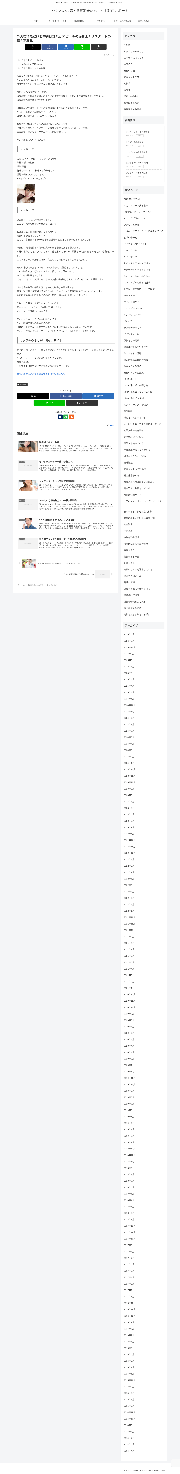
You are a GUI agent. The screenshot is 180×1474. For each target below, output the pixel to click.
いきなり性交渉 (131, 225)
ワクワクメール (131, 334)
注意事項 (128, 531)
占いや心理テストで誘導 (136, 405)
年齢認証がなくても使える (137, 450)
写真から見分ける (132, 366)
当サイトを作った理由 (135, 456)
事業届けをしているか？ (136, 347)
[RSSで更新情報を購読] (71, 417)
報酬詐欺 (128, 411)
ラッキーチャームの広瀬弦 (137, 132)
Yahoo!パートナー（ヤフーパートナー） (144, 503)
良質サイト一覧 (131, 556)
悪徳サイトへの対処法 (135, 469)
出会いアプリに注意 (134, 372)
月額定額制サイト (132, 495)
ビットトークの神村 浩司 (137, 163)
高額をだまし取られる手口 (137, 614)
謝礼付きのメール (132, 576)
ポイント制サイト (132, 302)
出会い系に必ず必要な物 (136, 385)
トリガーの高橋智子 (135, 142)
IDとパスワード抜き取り (136, 205)
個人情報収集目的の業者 (136, 360)
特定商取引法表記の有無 (136, 544)
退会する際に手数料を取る (137, 589)
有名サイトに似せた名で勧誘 (138, 511)
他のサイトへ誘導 (132, 353)
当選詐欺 (128, 462)
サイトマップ (130, 257)
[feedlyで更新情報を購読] (65, 417)
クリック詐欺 (130, 250)
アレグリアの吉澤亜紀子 (136, 152)
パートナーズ (130, 295)
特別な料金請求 (131, 537)
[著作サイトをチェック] (60, 417)
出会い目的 (23, 385)
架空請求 (128, 524)
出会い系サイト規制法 (135, 398)
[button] (99, 47)
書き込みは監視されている (137, 488)
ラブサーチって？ (132, 327)
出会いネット (130, 379)
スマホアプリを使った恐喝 (137, 282)
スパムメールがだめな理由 (137, 276)
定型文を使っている (134, 443)
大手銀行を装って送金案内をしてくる (142, 424)
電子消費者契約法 (132, 608)
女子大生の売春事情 (134, 430)
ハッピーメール (134, 308)
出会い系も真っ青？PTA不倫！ (139, 392)
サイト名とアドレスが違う (137, 263)
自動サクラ (129, 550)
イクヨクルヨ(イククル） (136, 244)
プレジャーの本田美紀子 (136, 173)
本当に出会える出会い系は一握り (140, 518)
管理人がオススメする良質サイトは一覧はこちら (41, 374)
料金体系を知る (131, 475)
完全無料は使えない (134, 437)
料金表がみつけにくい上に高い (139, 482)
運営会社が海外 (131, 595)
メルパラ (128, 321)
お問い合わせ (130, 237)
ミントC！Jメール (133, 315)
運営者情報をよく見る (135, 601)
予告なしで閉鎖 (131, 340)
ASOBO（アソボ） (133, 199)
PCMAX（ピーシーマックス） (139, 212)
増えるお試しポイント (135, 417)
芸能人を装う (130, 563)
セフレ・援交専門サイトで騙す (139, 289)
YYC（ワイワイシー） (135, 218)
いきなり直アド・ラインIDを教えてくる (143, 231)
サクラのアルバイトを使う (137, 269)
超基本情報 (129, 582)
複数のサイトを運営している (138, 569)
